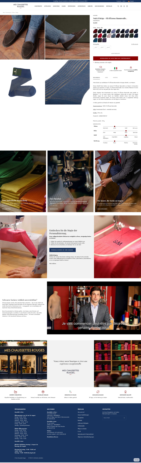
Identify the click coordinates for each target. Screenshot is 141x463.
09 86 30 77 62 (51, 428)
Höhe (106, 77)
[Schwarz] (109, 31)
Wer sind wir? (81, 412)
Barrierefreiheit (90, 434)
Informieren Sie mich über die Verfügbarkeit (115, 58)
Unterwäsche (81, 6)
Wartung (115, 77)
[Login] (124, 6)
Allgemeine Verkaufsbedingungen (86, 437)
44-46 (108, 47)
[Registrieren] (124, 417)
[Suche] (118, 6)
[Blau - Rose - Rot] (109, 35)
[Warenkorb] (127, 6)
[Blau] (104, 31)
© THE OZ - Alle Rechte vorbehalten (35, 458)
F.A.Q (79, 431)
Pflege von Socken (82, 428)
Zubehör (90, 6)
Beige (17, 12)
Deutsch (132, 1)
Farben (13, 12)
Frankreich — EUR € (121, 1)
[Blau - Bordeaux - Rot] (136, 35)
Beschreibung (96, 77)
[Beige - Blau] (113, 35)
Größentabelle (134, 44)
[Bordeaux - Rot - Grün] (131, 31)
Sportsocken (71, 6)
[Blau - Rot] (95, 31)
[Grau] (100, 31)
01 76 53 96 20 (51, 419)
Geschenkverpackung (130, 70)
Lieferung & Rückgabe (83, 423)
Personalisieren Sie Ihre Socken (62, 250)
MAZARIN (95, 15)
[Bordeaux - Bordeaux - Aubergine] (104, 40)
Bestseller (109, 6)
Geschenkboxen (99, 6)
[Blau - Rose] (113, 31)
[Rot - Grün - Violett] (104, 35)
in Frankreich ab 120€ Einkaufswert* (100, 70)
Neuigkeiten (81, 417)
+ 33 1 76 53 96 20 (61, 434)
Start (4, 12)
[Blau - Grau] (118, 31)
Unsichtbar (56, 6)
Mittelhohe (47, 6)
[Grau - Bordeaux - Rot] (100, 40)
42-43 (102, 47)
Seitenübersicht (81, 434)
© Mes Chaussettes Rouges (20, 458)
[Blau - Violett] (136, 31)
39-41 (96, 47)
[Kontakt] (121, 6)
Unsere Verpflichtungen (83, 415)
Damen (64, 6)
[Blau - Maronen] (127, 31)
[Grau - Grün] (131, 35)
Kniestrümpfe (38, 6)
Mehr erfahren (52, 263)
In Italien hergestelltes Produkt (116, 70)
